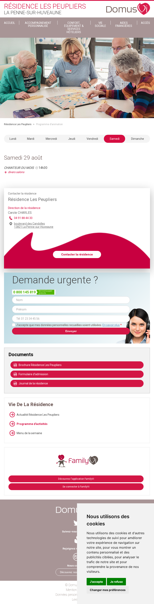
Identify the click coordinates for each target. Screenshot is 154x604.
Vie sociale (100, 24)
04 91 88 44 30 (23, 218)
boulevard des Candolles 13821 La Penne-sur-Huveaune (33, 225)
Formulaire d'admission (33, 374)
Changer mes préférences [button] (108, 590)
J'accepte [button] (96, 581)
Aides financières (123, 24)
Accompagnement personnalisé (38, 24)
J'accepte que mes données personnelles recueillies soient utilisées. (69, 325)
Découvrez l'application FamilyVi (76, 478)
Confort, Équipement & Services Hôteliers (74, 27)
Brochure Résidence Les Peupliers (40, 365)
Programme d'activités (32, 424)
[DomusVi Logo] (128, 7)
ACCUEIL (9, 22)
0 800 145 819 (24, 292)
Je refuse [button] (116, 581)
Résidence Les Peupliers (17, 124)
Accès (145, 22)
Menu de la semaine (29, 433)
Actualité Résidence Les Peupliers (38, 414)
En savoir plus (111, 325)
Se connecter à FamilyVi (76, 486)
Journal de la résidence (33, 383)
